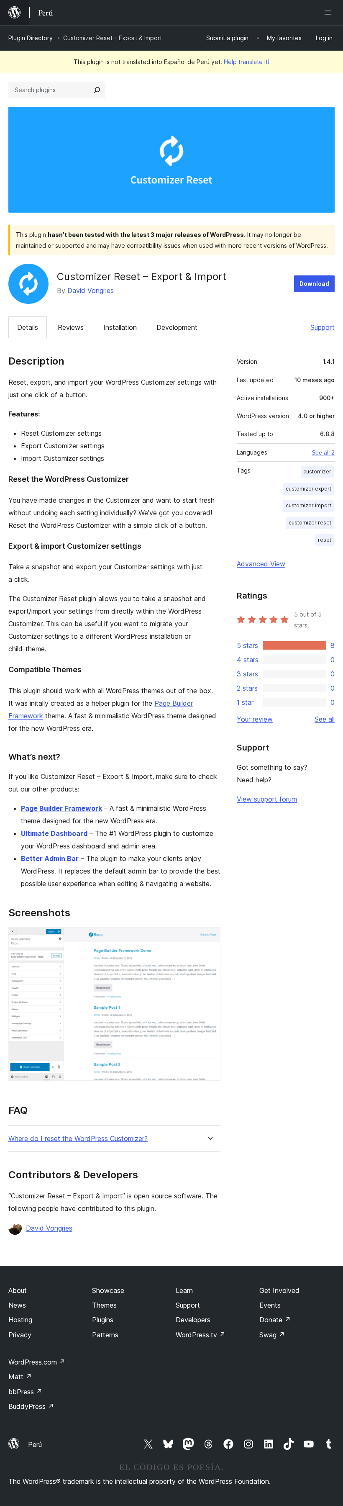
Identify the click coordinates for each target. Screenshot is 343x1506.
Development (176, 327)
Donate (275, 1320)
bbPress (25, 1392)
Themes (104, 1305)
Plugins (102, 1320)
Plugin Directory (30, 37)
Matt (20, 1376)
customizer (317, 471)
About (17, 1290)
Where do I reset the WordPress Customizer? (78, 1139)
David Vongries (90, 290)
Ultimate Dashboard (54, 833)
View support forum (267, 799)
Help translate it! (246, 61)
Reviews (71, 327)
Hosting (20, 1320)
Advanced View (261, 564)
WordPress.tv (200, 1335)
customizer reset (310, 522)
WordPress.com (36, 1362)
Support (322, 327)
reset (324, 540)
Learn (184, 1290)
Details (27, 327)
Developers (193, 1320)
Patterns (105, 1335)
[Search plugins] (97, 90)
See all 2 (323, 452)
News (17, 1305)
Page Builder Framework (61, 808)
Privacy (19, 1335)
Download (314, 283)
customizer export (308, 489)
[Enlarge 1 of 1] (209, 938)
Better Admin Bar (50, 858)
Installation (120, 327)
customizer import (308, 505)
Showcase (108, 1290)
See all (325, 719)
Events (270, 1305)
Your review (255, 719)
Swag (272, 1335)
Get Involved (279, 1290)
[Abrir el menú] (329, 12)
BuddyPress (31, 1406)
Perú (35, 1444)
